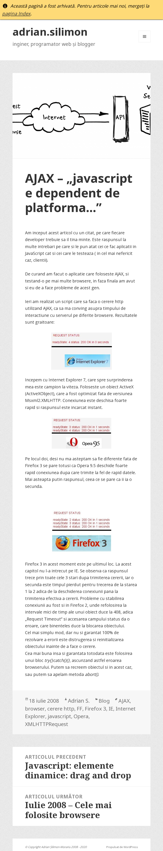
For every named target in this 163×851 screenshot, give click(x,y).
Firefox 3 (95, 708)
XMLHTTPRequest (46, 723)
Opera (81, 716)
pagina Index (16, 13)
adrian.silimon (50, 31)
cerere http (60, 708)
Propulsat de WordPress (122, 847)
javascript (59, 716)
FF (79, 708)
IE (111, 708)
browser (35, 708)
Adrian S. (79, 700)
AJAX (124, 700)
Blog (104, 700)
